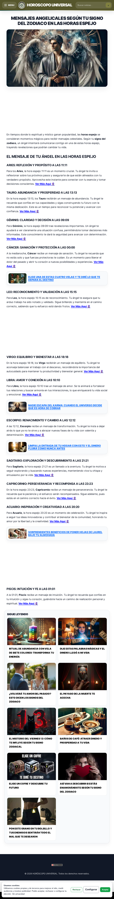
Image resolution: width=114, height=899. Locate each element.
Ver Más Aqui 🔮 (45, 183)
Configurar (91, 889)
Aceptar (105, 890)
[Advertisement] (57, 110)
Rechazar (76, 890)
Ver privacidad (18, 894)
